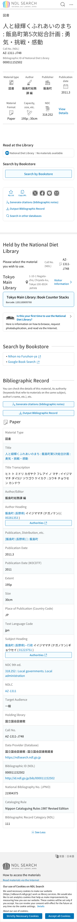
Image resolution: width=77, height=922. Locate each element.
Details (40, 906)
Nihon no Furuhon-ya (23, 356)
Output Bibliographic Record (27, 208)
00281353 (11, 517)
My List (11, 195)
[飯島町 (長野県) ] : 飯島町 (21, 539)
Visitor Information (61, 282)
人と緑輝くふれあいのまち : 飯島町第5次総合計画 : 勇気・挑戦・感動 (38, 456)
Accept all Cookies (59, 916)
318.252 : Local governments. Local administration (28, 673)
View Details (63, 111)
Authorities (37, 523)
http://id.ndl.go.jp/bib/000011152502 (30, 778)
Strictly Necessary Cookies (23, 916)
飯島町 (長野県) (15, 513)
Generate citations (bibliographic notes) (34, 202)
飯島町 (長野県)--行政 (19, 645)
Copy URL (22, 195)
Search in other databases (26, 216)
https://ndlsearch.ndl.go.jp (23, 757)
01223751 (25, 650)
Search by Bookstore (38, 174)
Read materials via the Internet (21, 880)
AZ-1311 (10, 691)
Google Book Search (22, 361)
